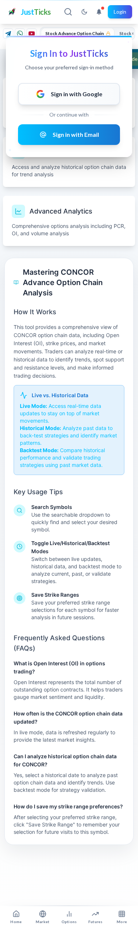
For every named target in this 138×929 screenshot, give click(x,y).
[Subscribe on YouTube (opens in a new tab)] (31, 33)
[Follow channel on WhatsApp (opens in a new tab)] (20, 33)
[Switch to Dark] (84, 12)
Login (120, 11)
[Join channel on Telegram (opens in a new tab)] (8, 33)
